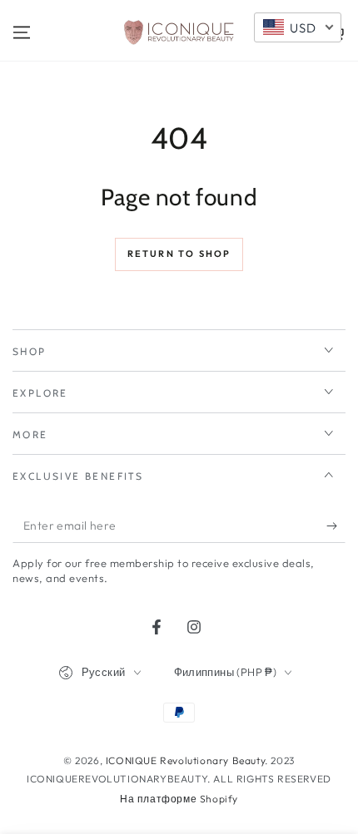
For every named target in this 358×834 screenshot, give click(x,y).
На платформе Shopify (179, 798)
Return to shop (179, 253)
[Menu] (21, 32)
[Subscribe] (336, 526)
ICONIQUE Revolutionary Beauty (185, 760)
